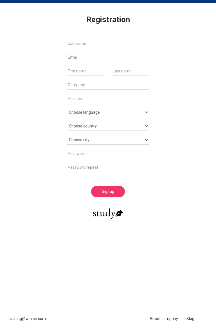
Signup (108, 191)
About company (164, 318)
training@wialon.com (27, 318)
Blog (190, 318)
